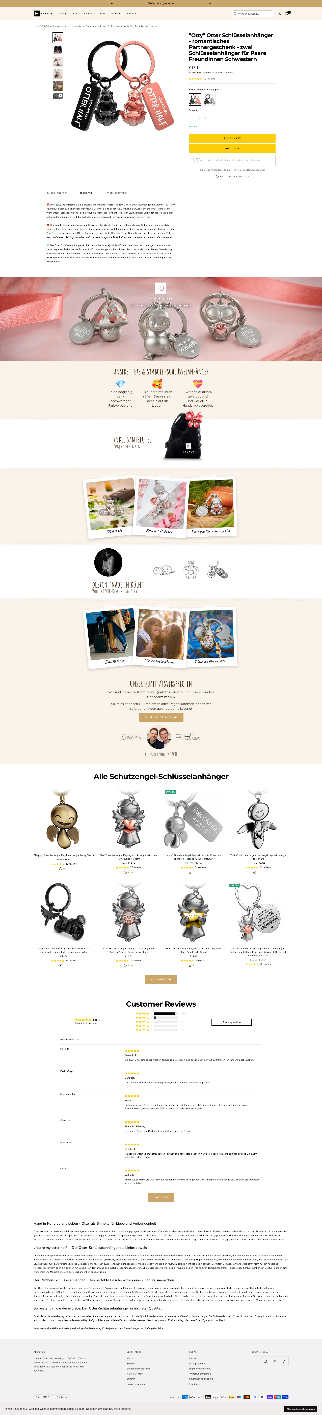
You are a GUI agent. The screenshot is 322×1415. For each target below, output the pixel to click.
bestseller (89, 13)
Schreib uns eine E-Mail (161, 717)
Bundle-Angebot (56, 193)
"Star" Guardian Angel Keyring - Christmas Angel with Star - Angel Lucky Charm (193, 950)
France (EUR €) (42, 1397)
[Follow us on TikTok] (283, 1361)
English (60, 1397)
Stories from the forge (138, 1368)
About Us (131, 13)
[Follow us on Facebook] (256, 1361)
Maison (130, 1358)
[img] (132, 1050)
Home (36, 26)
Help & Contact (135, 1373)
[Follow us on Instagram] (265, 1361)
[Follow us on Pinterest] (274, 1361)
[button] (143, 1013)
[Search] (235, 13)
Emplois (131, 1363)
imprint (193, 1358)
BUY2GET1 (177, 3)
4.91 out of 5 (99, 1020)
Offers (75, 13)
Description (86, 193)
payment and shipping (201, 1378)
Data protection (197, 1363)
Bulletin (131, 1378)
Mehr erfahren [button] (122, 1408)
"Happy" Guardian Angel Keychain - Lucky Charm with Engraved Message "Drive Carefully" (193, 857)
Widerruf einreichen (200, 1373)
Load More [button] (161, 1197)
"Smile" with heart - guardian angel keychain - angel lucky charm (258, 857)
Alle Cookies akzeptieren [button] (301, 1409)
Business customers (137, 1384)
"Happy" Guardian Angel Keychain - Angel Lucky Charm (64, 855)
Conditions (195, 1384)
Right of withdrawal (200, 1368)
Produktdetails (116, 193)
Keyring (63, 13)
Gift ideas (116, 13)
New (102, 13)
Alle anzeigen (161, 979)
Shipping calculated (212, 72)
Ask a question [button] (232, 1022)
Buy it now (232, 148)
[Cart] (286, 13)
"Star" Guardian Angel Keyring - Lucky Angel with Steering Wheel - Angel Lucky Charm (128, 950)
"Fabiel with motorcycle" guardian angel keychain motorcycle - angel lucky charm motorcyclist (63, 950)
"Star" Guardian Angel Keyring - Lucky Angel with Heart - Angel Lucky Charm (129, 857)
